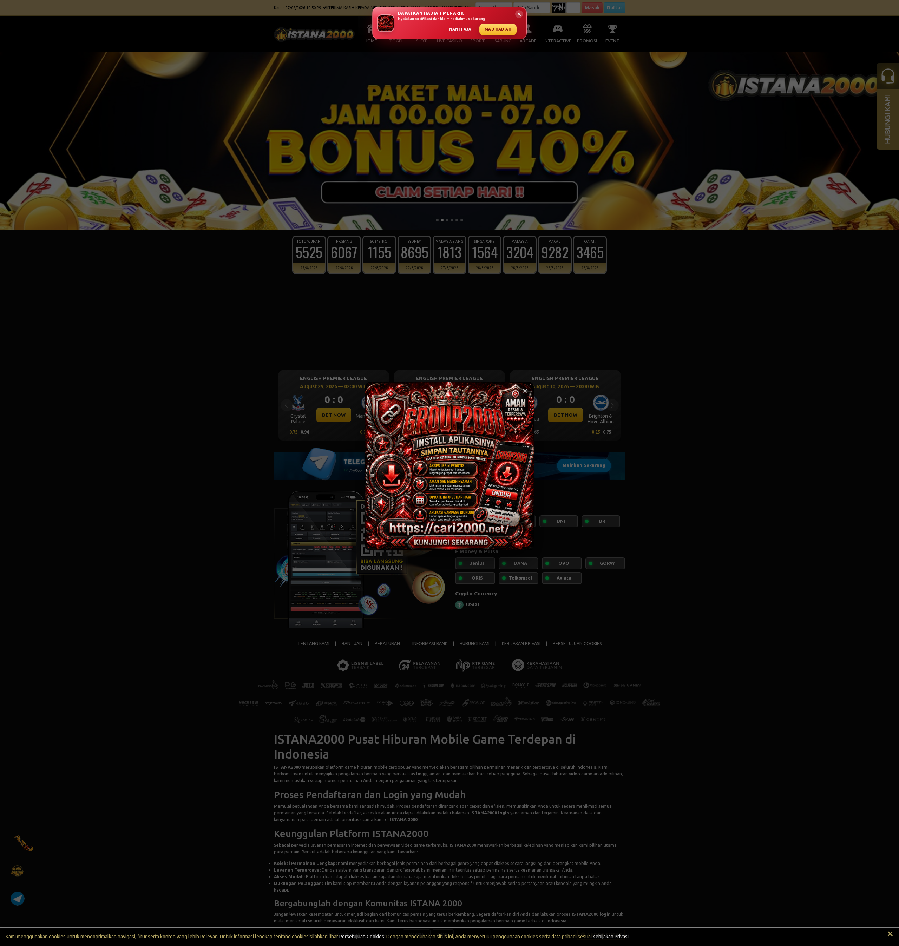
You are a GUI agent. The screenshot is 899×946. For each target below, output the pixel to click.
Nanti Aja (460, 29)
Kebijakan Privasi (611, 936)
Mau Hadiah (498, 29)
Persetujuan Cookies (361, 936)
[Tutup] (525, 391)
